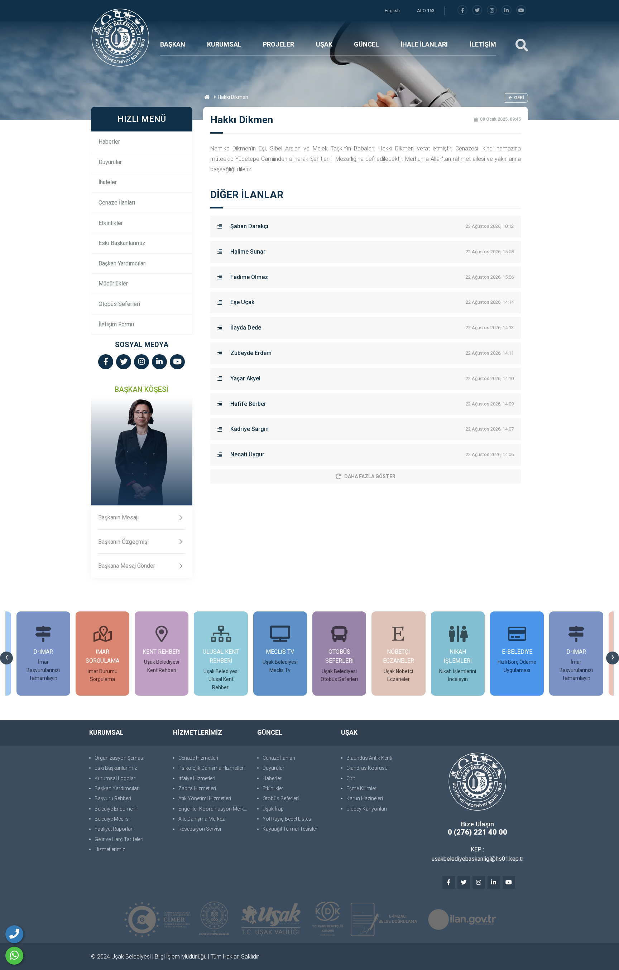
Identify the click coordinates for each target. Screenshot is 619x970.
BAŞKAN (172, 44)
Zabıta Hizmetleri (197, 788)
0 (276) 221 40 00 (477, 832)
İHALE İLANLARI (424, 44)
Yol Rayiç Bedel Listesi (287, 819)
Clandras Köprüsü (367, 768)
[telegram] (477, 10)
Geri (519, 97)
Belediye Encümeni (115, 809)
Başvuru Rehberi (113, 798)
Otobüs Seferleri (119, 304)
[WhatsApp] (14, 956)
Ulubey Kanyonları (366, 809)
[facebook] (462, 10)
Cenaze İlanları (117, 202)
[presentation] (6, 658)
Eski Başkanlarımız (122, 243)
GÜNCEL (366, 44)
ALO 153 (426, 10)
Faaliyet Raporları (114, 829)
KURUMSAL (224, 44)
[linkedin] (507, 10)
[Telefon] (14, 934)
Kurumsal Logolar (115, 778)
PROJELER (278, 44)
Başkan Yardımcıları (123, 263)
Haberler (109, 141)
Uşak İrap (273, 809)
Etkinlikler (111, 223)
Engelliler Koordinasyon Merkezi (214, 809)
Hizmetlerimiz (110, 849)
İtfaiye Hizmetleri (196, 778)
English (392, 10)
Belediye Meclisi (112, 819)
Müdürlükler (113, 283)
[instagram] (492, 10)
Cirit (350, 778)
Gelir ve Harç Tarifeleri (119, 839)
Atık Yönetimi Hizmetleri (204, 798)
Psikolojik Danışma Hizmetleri (211, 768)
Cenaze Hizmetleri (198, 758)
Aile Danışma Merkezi (202, 819)
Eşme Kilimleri (362, 788)
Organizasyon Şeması (119, 758)
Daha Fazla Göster (369, 476)
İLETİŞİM (483, 44)
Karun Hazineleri (364, 798)
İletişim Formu (116, 324)
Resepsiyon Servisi (199, 829)
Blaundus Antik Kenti (369, 758)
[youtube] (521, 10)
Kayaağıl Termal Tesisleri (290, 829)
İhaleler (108, 182)
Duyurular (110, 162)
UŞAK (324, 44)
